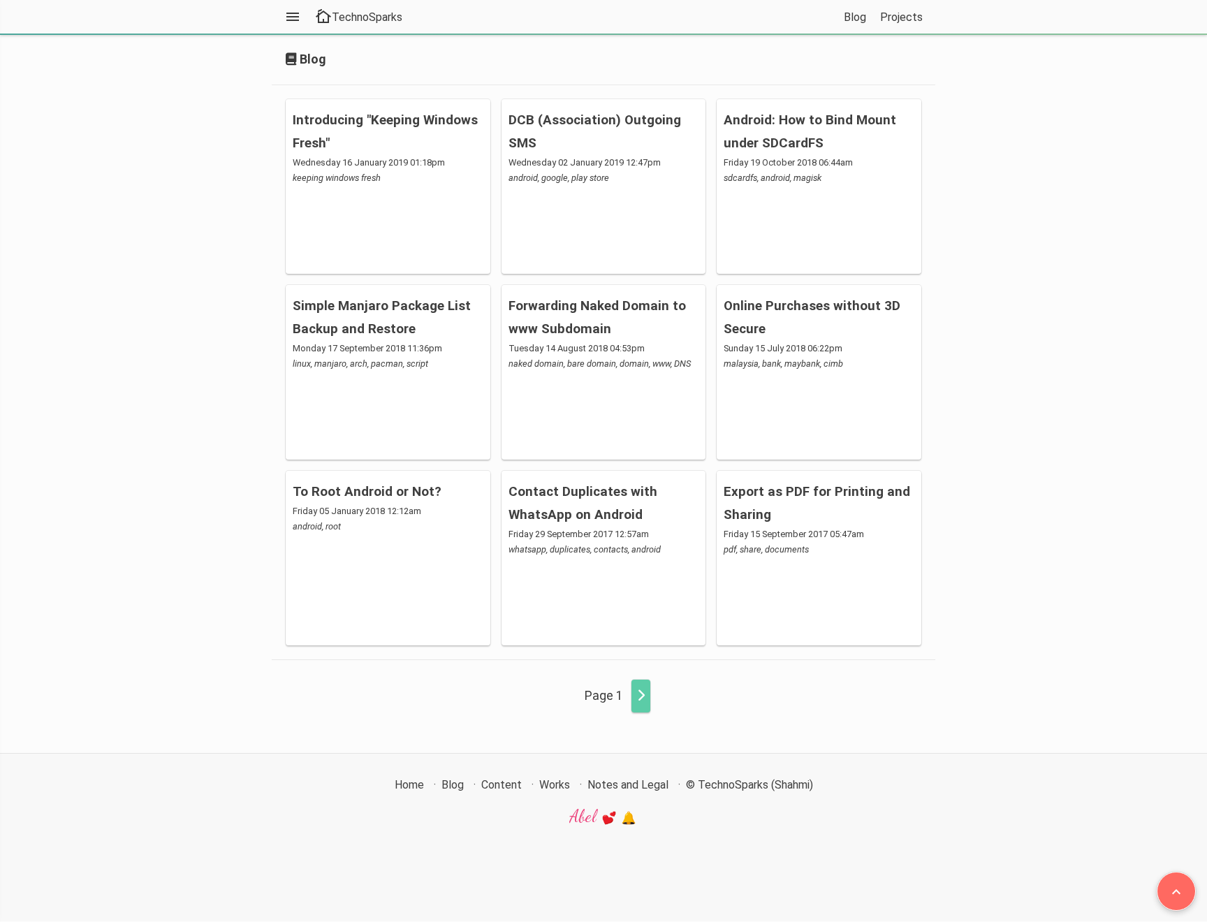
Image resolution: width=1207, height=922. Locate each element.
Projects (901, 17)
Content (501, 784)
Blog (855, 17)
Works (554, 784)
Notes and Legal (627, 784)
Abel (584, 816)
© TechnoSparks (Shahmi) (749, 784)
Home (409, 784)
